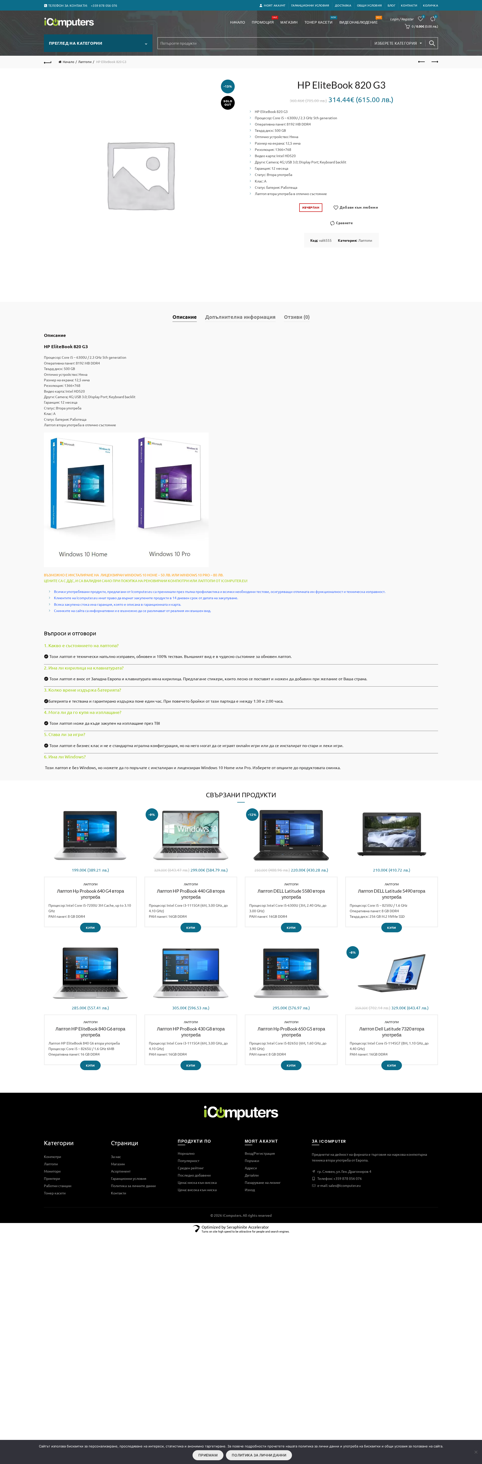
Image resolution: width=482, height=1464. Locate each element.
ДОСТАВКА (343, 5)
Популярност (188, 1160)
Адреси (251, 1168)
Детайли (252, 1175)
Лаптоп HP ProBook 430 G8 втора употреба (191, 1032)
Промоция (264, 20)
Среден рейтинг (191, 1168)
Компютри (52, 1156)
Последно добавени (194, 1175)
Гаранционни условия (310, 5)
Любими (423, 16)
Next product (434, 62)
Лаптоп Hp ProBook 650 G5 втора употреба (291, 1032)
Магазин (289, 22)
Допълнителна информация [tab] (240, 317)
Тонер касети (320, 20)
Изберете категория (396, 43)
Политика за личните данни (133, 1185)
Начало (237, 22)
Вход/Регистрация (260, 1153)
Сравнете (436, 16)
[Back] (47, 62)
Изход (250, 1189)
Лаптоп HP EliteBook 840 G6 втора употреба (90, 1032)
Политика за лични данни (259, 1455)
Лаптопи (85, 61)
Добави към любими (359, 207)
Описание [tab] (184, 317)
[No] (475, 1451)
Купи (90, 928)
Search (432, 43)
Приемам (208, 1455)
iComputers (232, 1215)
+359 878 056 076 (347, 1178)
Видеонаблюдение (360, 20)
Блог (391, 5)
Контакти (409, 5)
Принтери (52, 1178)
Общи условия (369, 5)
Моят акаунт (274, 5)
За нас (116, 1156)
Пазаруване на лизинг (263, 1182)
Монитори (52, 1171)
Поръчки (252, 1160)
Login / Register (401, 19)
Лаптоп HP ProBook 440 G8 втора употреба (191, 894)
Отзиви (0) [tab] (297, 317)
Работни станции (57, 1185)
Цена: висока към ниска (197, 1189)
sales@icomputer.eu (345, 1185)
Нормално (186, 1153)
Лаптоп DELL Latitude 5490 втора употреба (391, 894)
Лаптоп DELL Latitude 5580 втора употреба (291, 894)
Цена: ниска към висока (197, 1182)
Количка (430, 5)
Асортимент (121, 1171)
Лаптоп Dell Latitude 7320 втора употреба (391, 1032)
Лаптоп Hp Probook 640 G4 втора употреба (90, 894)
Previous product (421, 62)
